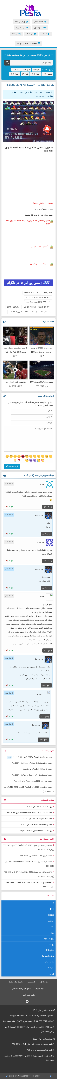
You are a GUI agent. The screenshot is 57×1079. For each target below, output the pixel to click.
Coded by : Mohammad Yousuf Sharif (23, 1076)
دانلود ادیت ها (48, 956)
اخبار (52, 926)
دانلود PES (49, 950)
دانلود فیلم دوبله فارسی (21, 988)
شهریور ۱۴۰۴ (47, 74)
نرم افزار (51, 967)
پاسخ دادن (48, 506)
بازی (52, 932)
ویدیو (52, 973)
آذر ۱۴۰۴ (36, 69)
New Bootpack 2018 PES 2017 (38, 302)
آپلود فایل (44, 982)
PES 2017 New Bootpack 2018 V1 (37, 307)
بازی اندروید (49, 938)
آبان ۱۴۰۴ (26, 69)
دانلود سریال (40, 988)
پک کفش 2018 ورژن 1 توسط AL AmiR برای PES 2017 (30, 311)
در (28, 847)
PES (52, 909)
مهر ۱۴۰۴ (16, 69)
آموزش (51, 921)
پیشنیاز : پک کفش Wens (43, 203)
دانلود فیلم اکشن (28, 995)
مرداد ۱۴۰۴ (35, 74)
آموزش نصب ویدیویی (39, 263)
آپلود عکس (31, 982)
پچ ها (52, 944)
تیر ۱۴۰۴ (25, 74)
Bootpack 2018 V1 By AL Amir (38, 297)
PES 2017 (40, 96)
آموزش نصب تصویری (39, 246)
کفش (48, 96)
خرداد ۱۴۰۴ (15, 74)
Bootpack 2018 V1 (31, 292)
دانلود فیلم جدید (16, 982)
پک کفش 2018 (13, 307)
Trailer (51, 915)
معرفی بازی (49, 961)
